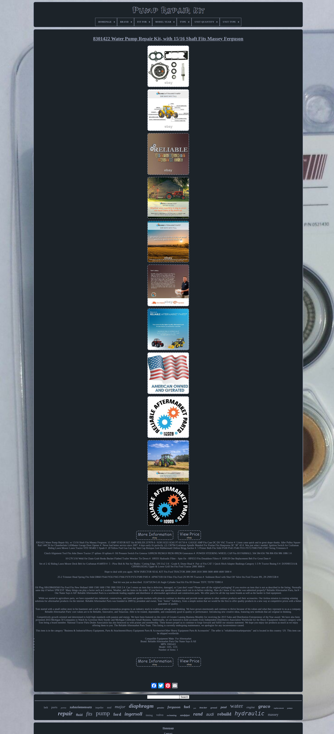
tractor (203, 707)
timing (149, 715)
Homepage (168, 728)
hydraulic (249, 713)
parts (54, 707)
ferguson (174, 707)
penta (63, 707)
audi (210, 714)
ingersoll (133, 714)
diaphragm (141, 706)
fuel (187, 707)
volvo (159, 715)
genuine (160, 707)
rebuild (224, 714)
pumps (290, 708)
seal (109, 707)
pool (224, 707)
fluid (79, 715)
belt (46, 707)
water (236, 706)
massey (273, 714)
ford (117, 714)
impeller (99, 707)
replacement (279, 708)
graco (264, 706)
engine (250, 707)
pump (103, 713)
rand (198, 714)
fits (89, 714)
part (194, 708)
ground (213, 707)
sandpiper (185, 715)
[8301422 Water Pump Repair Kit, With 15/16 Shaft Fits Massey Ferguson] (168, 67)
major (120, 706)
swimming (172, 715)
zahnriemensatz (81, 707)
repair (65, 713)
